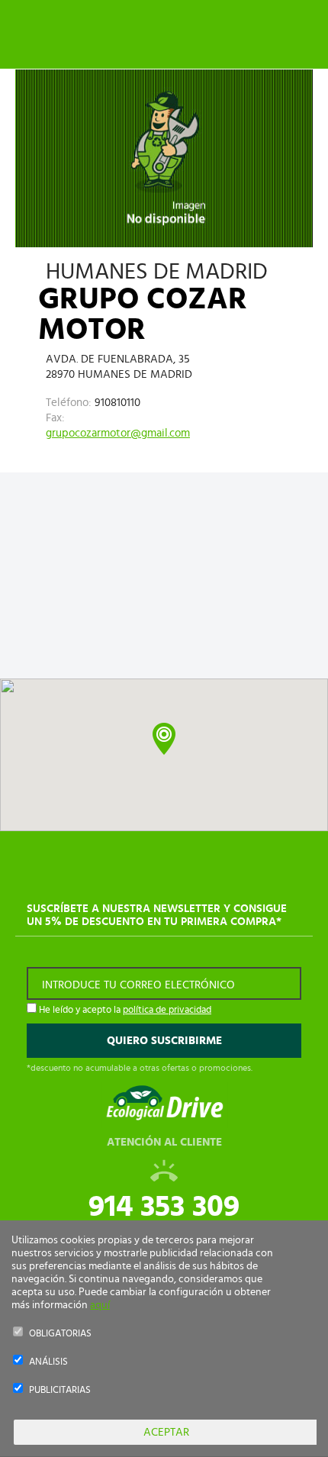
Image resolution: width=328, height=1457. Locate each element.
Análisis (48, 1362)
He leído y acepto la (124, 1010)
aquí (100, 1305)
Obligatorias (60, 1334)
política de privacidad (167, 1010)
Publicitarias (60, 1390)
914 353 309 (164, 1206)
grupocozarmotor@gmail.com (118, 433)
